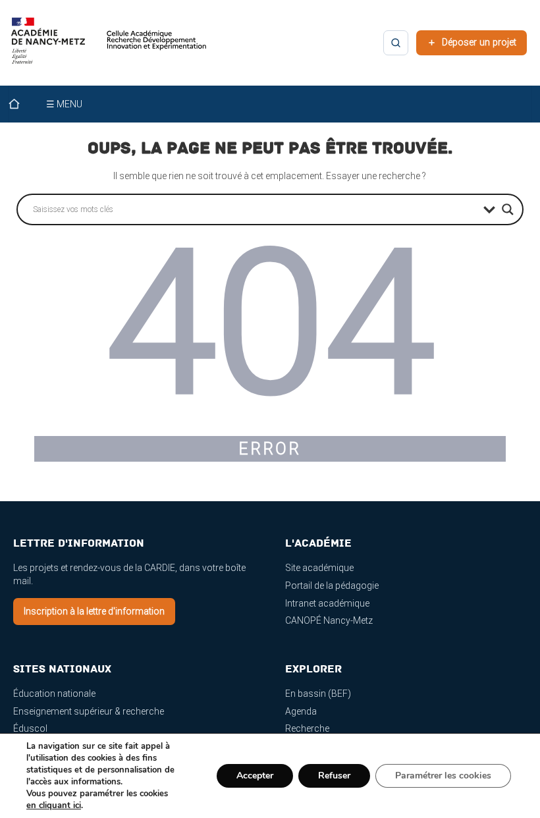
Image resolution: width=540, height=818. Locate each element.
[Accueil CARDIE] (109, 47)
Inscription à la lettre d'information (94, 611)
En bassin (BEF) (318, 693)
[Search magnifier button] (508, 209)
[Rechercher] (395, 42)
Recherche (307, 728)
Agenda (301, 711)
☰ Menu (64, 104)
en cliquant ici (53, 805)
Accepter (254, 775)
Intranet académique (327, 603)
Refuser (334, 775)
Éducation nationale (54, 693)
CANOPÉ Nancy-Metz (329, 620)
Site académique (319, 567)
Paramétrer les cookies (443, 775)
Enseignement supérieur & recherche (88, 711)
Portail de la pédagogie (332, 585)
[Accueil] (22, 104)
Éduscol (30, 728)
